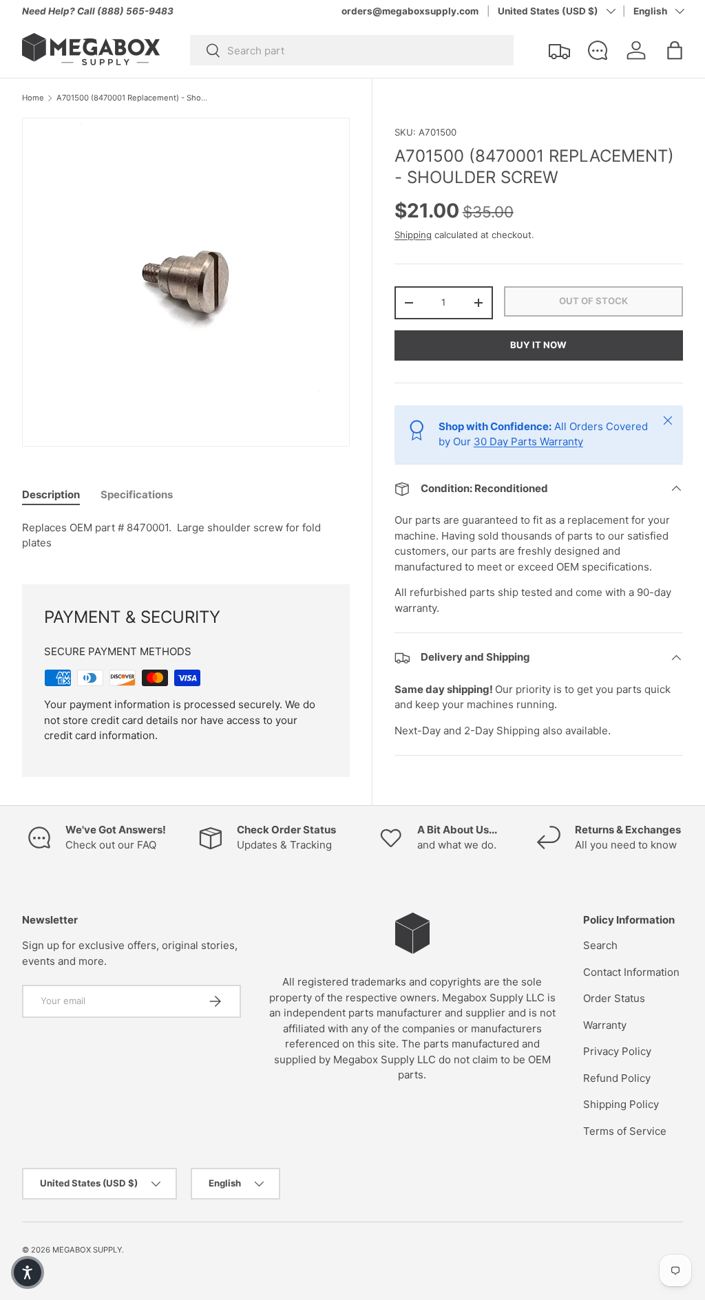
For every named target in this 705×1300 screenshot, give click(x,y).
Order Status (614, 998)
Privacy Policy (617, 1051)
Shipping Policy (621, 1104)
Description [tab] (51, 494)
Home (33, 98)
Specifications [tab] (137, 494)
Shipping (413, 234)
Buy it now (538, 344)
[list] (190, 286)
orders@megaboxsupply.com (409, 11)
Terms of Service (624, 1131)
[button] (675, 50)
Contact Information (631, 972)
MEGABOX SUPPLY (87, 1250)
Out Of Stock (593, 300)
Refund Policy (617, 1078)
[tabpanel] (186, 535)
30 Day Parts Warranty (528, 441)
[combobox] (352, 50)
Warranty (605, 1025)
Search (600, 945)
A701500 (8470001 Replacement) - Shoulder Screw (133, 98)
